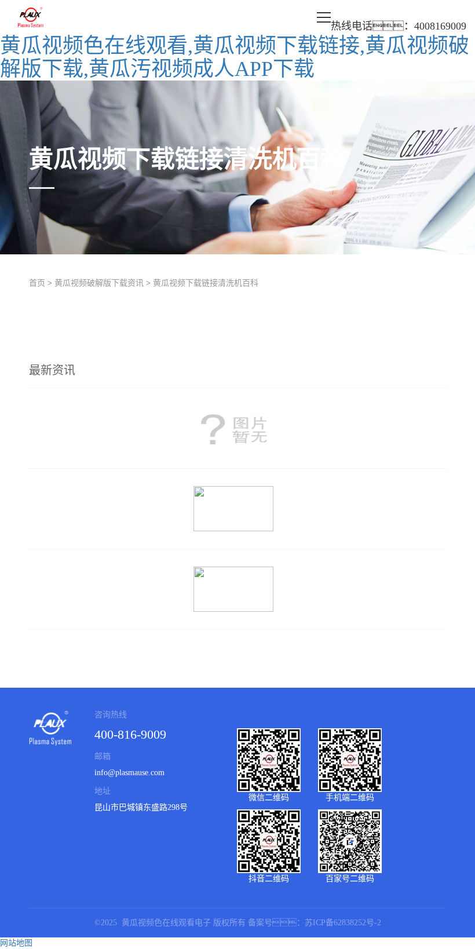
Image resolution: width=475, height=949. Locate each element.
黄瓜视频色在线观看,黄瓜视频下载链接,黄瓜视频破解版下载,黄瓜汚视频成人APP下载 (234, 57)
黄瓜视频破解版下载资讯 (99, 283)
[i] (237, 428)
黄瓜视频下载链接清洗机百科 (205, 283)
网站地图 (16, 943)
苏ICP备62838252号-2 (343, 922)
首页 (37, 283)
